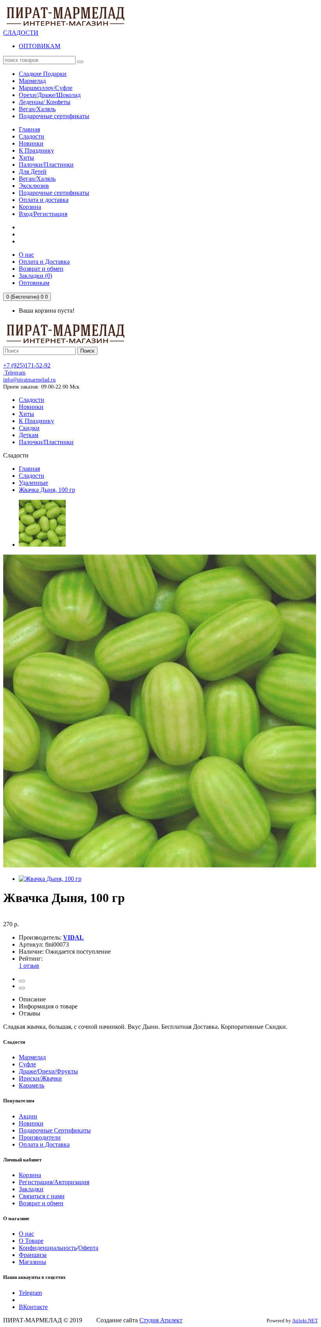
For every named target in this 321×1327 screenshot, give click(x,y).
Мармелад (32, 1057)
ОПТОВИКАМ (39, 46)
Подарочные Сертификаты (55, 1130)
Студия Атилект (160, 1320)
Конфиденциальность (48, 1247)
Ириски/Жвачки (40, 1078)
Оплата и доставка (44, 199)
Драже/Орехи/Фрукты (48, 1071)
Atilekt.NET (305, 1320)
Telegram (14, 373)
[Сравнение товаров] (22, 988)
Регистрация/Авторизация (54, 1182)
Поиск (87, 351)
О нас (26, 1233)
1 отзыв (29, 965)
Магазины (32, 1262)
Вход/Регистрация (43, 214)
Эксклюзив (34, 185)
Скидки (29, 428)
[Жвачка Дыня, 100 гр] (42, 544)
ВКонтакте (33, 1307)
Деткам (28, 435)
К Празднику (36, 150)
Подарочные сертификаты (54, 192)
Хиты (26, 157)
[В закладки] (22, 981)
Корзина (30, 206)
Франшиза (33, 1254)
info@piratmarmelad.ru (29, 380)
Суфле (27, 1064)
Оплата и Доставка (44, 1144)
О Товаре (31, 1240)
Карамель (31, 1085)
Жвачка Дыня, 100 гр (47, 489)
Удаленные (33, 482)
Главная (29, 129)
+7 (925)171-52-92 (26, 365)
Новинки (31, 143)
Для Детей (33, 171)
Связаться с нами (42, 1196)
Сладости (31, 136)
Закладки (31, 1189)
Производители (40, 1137)
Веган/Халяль (37, 178)
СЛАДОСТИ (20, 32)
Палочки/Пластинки (46, 164)
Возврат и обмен (41, 1203)
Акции (28, 1116)
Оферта (88, 1247)
